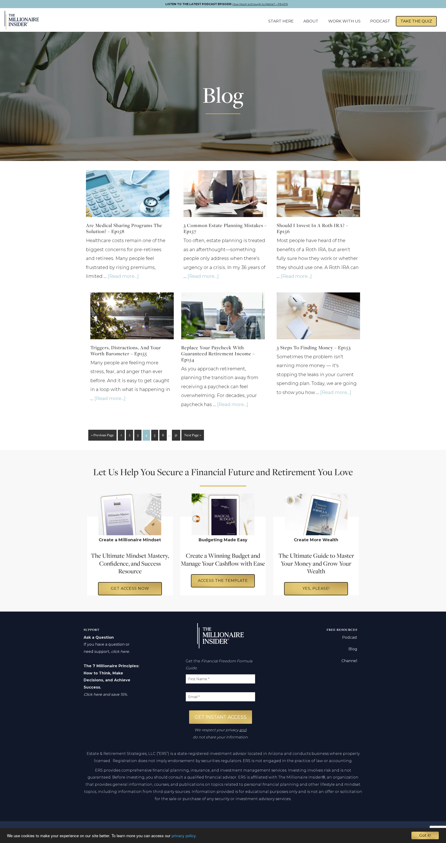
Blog (352, 649)
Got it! (425, 835)
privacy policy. (184, 835)
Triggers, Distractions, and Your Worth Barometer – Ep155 (125, 350)
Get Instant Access (220, 717)
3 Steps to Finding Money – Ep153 (314, 347)
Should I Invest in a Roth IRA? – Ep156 (312, 228)
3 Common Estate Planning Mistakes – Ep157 (225, 228)
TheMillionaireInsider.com (27, 20)
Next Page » (192, 436)
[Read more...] (123, 276)
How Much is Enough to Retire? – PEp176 (260, 4)
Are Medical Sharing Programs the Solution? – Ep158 (124, 228)
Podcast (349, 637)
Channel (349, 661)
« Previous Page (102, 436)
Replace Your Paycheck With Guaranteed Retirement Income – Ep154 (218, 353)
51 (177, 434)
